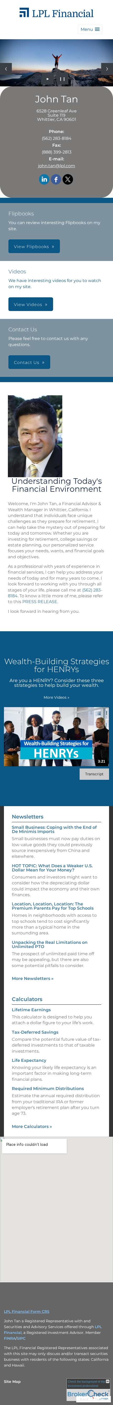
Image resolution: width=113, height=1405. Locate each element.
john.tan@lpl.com (56, 165)
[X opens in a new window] (68, 179)
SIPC (21, 1338)
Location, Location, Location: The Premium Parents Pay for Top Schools (53, 906)
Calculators (27, 999)
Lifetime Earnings (31, 1009)
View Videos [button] (28, 304)
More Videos (56, 697)
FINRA (10, 1338)
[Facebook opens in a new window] (56, 179)
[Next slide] (107, 69)
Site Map (12, 1381)
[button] (90, 29)
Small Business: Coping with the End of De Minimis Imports (54, 829)
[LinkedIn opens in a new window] (44, 179)
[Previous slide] (6, 69)
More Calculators (32, 1126)
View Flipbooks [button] (31, 246)
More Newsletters (33, 978)
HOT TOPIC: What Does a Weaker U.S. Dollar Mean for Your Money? (52, 867)
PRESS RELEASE (39, 601)
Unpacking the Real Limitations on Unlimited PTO (50, 944)
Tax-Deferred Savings (35, 1032)
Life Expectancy (29, 1060)
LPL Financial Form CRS (26, 1311)
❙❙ (62, 78)
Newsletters (27, 817)
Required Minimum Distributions (48, 1088)
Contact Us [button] (26, 362)
